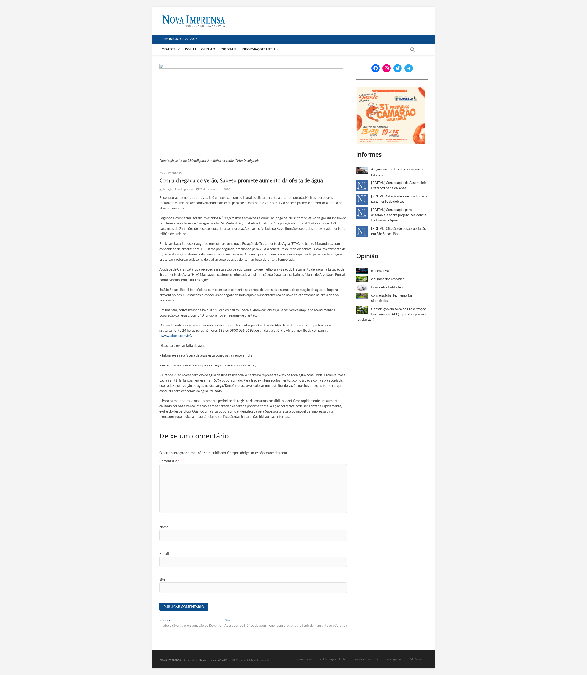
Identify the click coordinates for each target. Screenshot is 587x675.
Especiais (228, 49)
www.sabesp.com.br (175, 335)
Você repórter (393, 659)
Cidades (168, 49)
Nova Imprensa (170, 172)
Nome (163, 527)
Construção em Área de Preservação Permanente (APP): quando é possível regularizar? (391, 314)
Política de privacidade (332, 659)
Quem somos (304, 659)
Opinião (208, 49)
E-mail (164, 553)
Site (162, 579)
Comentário (169, 461)
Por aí (190, 49)
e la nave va (380, 270)
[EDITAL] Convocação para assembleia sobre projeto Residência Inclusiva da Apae (398, 215)
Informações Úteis (258, 49)
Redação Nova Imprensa (177, 189)
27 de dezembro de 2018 (214, 189)
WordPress (224, 660)
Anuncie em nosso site (366, 659)
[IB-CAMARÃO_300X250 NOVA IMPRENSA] (390, 89)
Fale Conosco (416, 659)
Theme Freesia (207, 660)
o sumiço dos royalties (387, 279)
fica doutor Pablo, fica (387, 287)
